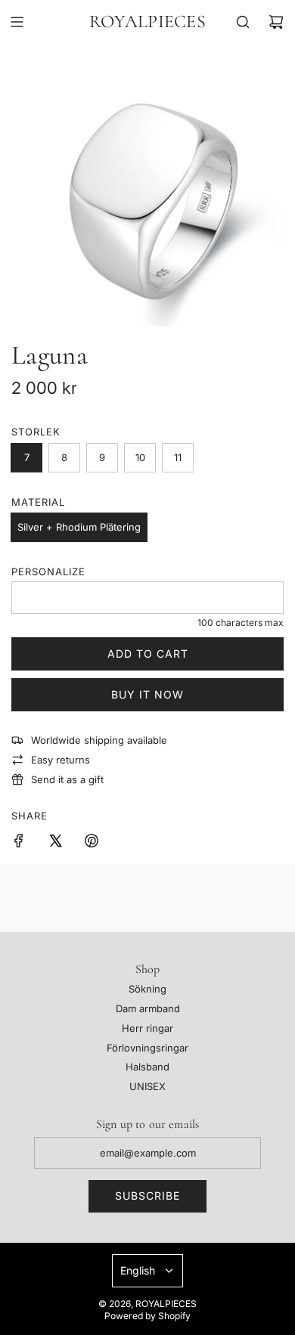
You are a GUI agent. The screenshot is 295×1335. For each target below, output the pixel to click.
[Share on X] (55, 843)
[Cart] (276, 22)
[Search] (242, 22)
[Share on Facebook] (19, 843)
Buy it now (147, 694)
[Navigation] (16, 22)
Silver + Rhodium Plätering (79, 527)
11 (178, 457)
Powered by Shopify (147, 1315)
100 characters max (240, 622)
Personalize (48, 571)
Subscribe (147, 1195)
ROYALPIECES (147, 22)
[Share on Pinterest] (91, 843)
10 (140, 457)
